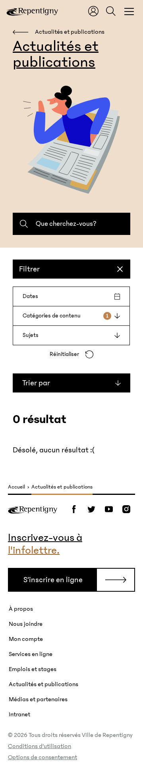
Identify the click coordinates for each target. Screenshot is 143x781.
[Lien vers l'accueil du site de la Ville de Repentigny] (32, 509)
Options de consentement (42, 757)
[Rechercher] (111, 11)
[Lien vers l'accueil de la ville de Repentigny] (32, 11)
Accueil (16, 487)
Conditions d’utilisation (39, 746)
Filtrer (29, 269)
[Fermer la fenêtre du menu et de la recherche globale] (129, 11)
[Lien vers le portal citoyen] (93, 11)
